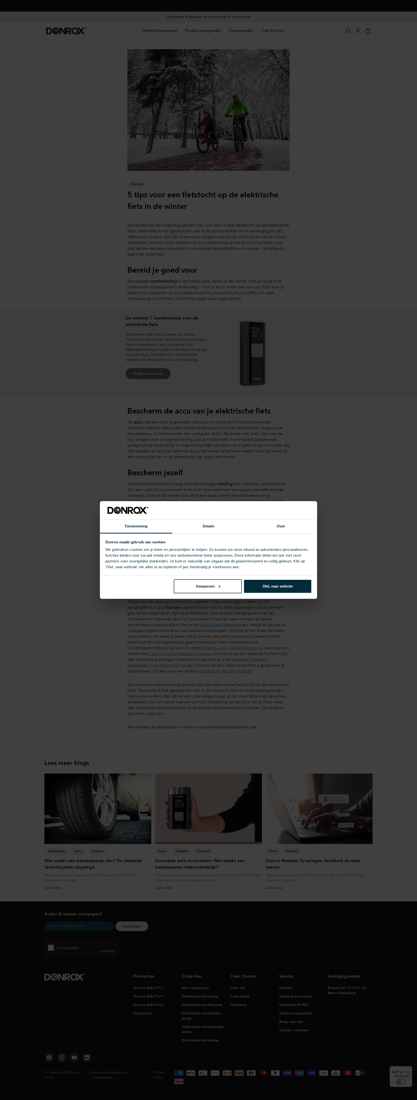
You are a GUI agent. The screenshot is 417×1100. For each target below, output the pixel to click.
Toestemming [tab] (136, 526)
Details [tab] (209, 526)
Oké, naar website (278, 586)
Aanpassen (205, 586)
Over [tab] (281, 526)
